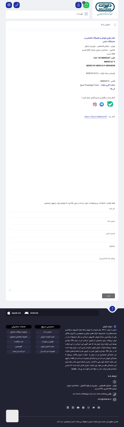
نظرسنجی (18, 346)
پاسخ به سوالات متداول (18, 332)
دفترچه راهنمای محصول (18, 336)
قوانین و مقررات (47, 341)
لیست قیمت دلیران (47, 336)
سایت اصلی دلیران (47, 346)
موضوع (112, 246)
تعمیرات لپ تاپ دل (48, 351)
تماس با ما (47, 332)
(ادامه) (74, 369)
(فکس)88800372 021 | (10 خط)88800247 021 (92, 394)
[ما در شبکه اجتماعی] (9, 5)
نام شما (112, 208)
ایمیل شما (111, 221)
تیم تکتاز (60, 421)
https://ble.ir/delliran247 (96, 116)
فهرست (79, 14)
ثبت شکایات (18, 341)
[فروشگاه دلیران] (105, 9)
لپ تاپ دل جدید (19, 351)
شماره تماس (110, 233)
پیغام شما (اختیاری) (107, 258)
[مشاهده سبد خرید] (86, 5)
